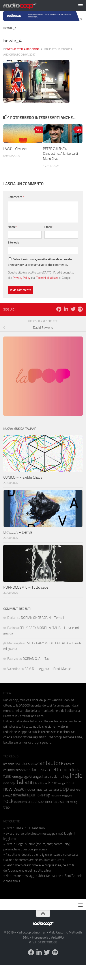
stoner (64, 802)
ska (27, 802)
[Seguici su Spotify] (80, 309)
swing (73, 801)
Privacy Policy (21, 277)
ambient (8, 764)
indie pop (9, 783)
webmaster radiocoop (22, 49)
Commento (16, 197)
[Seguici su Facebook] (59, 309)
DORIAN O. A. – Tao (36, 659)
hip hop (63, 776)
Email (49, 227)
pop (64, 788)
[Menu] (80, 5)
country (8, 770)
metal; (70, 783)
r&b (41, 795)
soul (34, 801)
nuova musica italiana (42, 789)
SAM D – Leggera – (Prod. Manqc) (48, 669)
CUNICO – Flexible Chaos (22, 477)
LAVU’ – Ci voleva (15, 149)
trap (6, 807)
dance (36, 769)
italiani (23, 782)
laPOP (52, 783)
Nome (13, 227)
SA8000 (24, 705)
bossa (34, 764)
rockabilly (19, 801)
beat (18, 764)
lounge (61, 783)
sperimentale (49, 801)
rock (8, 801)
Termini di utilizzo (47, 277)
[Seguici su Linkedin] (66, 309)
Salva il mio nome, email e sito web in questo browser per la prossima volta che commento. (40, 262)
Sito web (13, 242)
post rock (75, 789)
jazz (36, 782)
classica (69, 764)
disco (45, 770)
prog (6, 795)
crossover (22, 770)
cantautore (50, 763)
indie (76, 775)
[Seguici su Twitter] (73, 309)
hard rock (49, 776)
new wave (14, 789)
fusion (15, 776)
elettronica (60, 769)
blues (25, 763)
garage (24, 777)
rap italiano (56, 795)
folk (75, 769)
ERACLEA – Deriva (17, 532)
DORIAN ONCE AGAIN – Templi (42, 618)
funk (7, 776)
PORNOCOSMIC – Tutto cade (25, 587)
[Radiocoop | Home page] (25, 5)
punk (34, 795)
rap (47, 795)
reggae (67, 795)
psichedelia (19, 795)
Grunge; (35, 776)
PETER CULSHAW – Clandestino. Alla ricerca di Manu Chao (60, 154)
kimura (43, 783)
